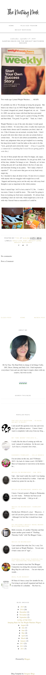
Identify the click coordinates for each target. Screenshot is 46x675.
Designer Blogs (29, 673)
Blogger (27, 659)
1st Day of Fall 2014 (24, 620)
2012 (21, 646)
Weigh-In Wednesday (21, 542)
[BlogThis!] (33, 238)
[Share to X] (36, 238)
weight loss (35, 241)
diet (25, 241)
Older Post (6, 317)
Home (11, 25)
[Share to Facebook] (38, 238)
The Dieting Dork (23, 12)
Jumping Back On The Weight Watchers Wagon (24, 622)
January (23, 641)
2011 (22, 648)
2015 (22, 607)
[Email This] (31, 238)
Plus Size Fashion (29, 25)
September (23, 617)
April (23, 635)
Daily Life (17, 241)
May (23, 633)
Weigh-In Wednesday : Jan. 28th (26, 472)
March (23, 638)
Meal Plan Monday (20, 577)
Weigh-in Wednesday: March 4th (27, 489)
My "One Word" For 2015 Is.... (25, 438)
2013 (21, 643)
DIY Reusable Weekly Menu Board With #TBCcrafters (27, 525)
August (23, 625)
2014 (21, 609)
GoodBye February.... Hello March (28, 455)
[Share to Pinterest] (40, 238)
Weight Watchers (23, 30)
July (23, 628)
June (23, 630)
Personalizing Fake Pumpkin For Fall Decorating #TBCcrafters (27, 560)
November (23, 615)
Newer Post (39, 317)
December (23, 612)
